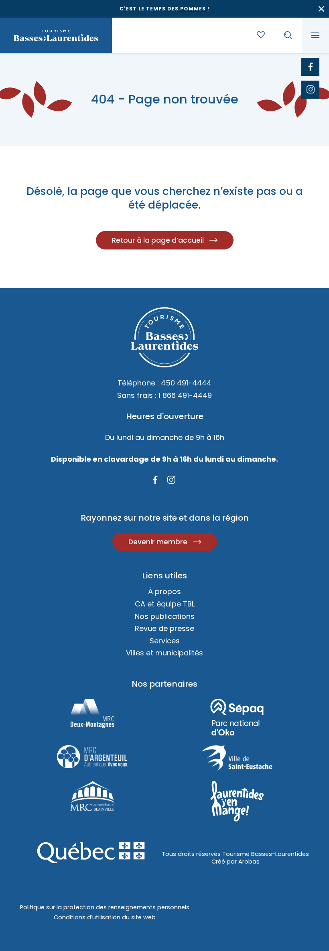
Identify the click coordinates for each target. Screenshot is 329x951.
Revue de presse (164, 628)
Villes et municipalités (164, 653)
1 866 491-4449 (185, 395)
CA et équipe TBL (165, 604)
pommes (193, 8)
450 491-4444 (186, 383)
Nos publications (165, 616)
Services (165, 641)
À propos (164, 591)
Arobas (249, 862)
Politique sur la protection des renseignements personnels (104, 907)
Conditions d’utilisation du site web (105, 917)
